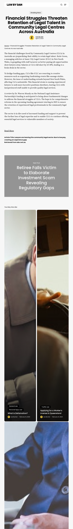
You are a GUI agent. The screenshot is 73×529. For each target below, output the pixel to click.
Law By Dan (39, 37)
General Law (13, 406)
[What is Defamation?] (20, 315)
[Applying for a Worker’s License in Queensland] (53, 315)
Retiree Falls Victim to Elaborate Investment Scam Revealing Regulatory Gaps (36, 176)
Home (6, 46)
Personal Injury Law (15, 410)
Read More (9, 131)
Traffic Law (45, 407)
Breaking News (36, 13)
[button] (65, 5)
